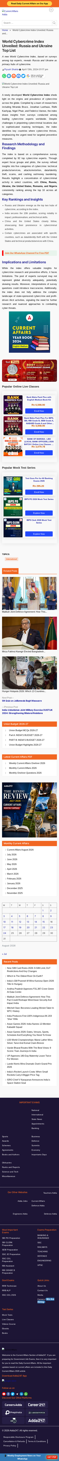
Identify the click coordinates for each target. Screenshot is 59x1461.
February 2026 (14, 878)
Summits (36, 1145)
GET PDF (51, 1457)
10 (4, 921)
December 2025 (15, 888)
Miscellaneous (8, 1176)
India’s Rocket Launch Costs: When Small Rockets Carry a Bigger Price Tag (27, 1073)
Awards (5, 1141)
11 (12, 921)
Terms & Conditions (37, 1441)
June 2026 (12, 859)
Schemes (6, 1145)
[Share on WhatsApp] (4, 76)
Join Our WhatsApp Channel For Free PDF (27, 253)
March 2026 (13, 874)
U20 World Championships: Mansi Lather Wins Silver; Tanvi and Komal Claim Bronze (30, 1041)
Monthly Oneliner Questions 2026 (25, 773)
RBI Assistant (8, 1266)
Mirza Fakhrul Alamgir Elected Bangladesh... (23, 651)
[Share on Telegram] (9, 76)
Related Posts (10, 571)
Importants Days (39, 1154)
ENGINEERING (44, 1260)
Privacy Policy (9, 1445)
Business (36, 1136)
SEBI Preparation (10, 1250)
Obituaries (7, 1163)
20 (28, 927)
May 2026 (12, 864)
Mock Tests (7, 1315)
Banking (35, 1128)
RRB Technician (9, 1286)
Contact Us (42, 1290)
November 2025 (15, 893)
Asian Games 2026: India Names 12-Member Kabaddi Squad (29, 1025)
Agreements (7, 1150)
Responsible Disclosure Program (18, 1437)
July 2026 (11, 854)
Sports (5, 1136)
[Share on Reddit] (14, 76)
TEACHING (42, 1251)
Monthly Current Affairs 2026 (23, 768)
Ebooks (5, 1328)
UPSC (40, 1265)
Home (5, 30)
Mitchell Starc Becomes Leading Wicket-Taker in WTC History (30, 1009)
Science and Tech (10, 1172)
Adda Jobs (22, 1201)
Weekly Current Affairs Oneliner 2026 (27, 763)
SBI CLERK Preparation (7, 1243)
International (11, 559)
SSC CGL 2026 (9, 1295)
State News (37, 1119)
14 (36, 921)
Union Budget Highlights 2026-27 (25, 745)
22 (43, 927)
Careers (45, 1300)
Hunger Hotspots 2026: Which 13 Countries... (24, 691)
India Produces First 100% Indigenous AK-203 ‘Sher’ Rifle (29, 1017)
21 (36, 927)
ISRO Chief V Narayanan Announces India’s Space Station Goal (28, 1081)
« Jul (4, 954)
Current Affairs (38, 1201)
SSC (39, 1242)
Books (5, 1333)
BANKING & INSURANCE (43, 1236)
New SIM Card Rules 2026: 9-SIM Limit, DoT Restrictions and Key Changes (28, 969)
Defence (35, 1141)
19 (20, 927)
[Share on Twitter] (23, 76)
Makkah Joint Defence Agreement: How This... (24, 612)
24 (4, 933)
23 (51, 927)
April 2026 (12, 869)
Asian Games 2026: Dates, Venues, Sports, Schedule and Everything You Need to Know (29, 1033)
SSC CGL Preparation (7, 1259)
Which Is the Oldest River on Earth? (25, 976)
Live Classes (8, 1319)
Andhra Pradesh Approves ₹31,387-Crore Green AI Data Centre (30, 990)
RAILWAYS (42, 1247)
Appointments (38, 1124)
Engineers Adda (20, 1214)
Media (40, 1295)
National (35, 1110)
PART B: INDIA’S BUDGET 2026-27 (26, 740)
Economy (36, 1150)
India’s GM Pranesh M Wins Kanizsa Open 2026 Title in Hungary (30, 982)
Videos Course (9, 1324)
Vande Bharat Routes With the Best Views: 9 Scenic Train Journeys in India (29, 1049)
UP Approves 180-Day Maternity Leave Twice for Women (29, 1057)
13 (28, 921)
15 (43, 921)
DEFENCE (42, 1256)
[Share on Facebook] (18, 76)
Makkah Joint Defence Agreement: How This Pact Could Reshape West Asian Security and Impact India (29, 1000)
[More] (51, 10)
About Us (41, 1286)
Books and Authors (10, 1154)
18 (12, 927)
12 (20, 921)
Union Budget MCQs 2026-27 (23, 730)
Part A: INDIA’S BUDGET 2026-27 (25, 735)
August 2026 (20, 850)
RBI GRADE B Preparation (8, 1271)
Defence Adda (38, 1205)
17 (4, 927)
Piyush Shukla (11, 69)
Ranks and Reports (11, 1167)
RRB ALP (6, 1290)
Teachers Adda (50, 1193)
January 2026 (13, 883)
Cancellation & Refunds (14, 1441)
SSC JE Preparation (11, 1254)
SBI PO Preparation (11, 1238)
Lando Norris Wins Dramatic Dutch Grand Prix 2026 (29, 1065)
